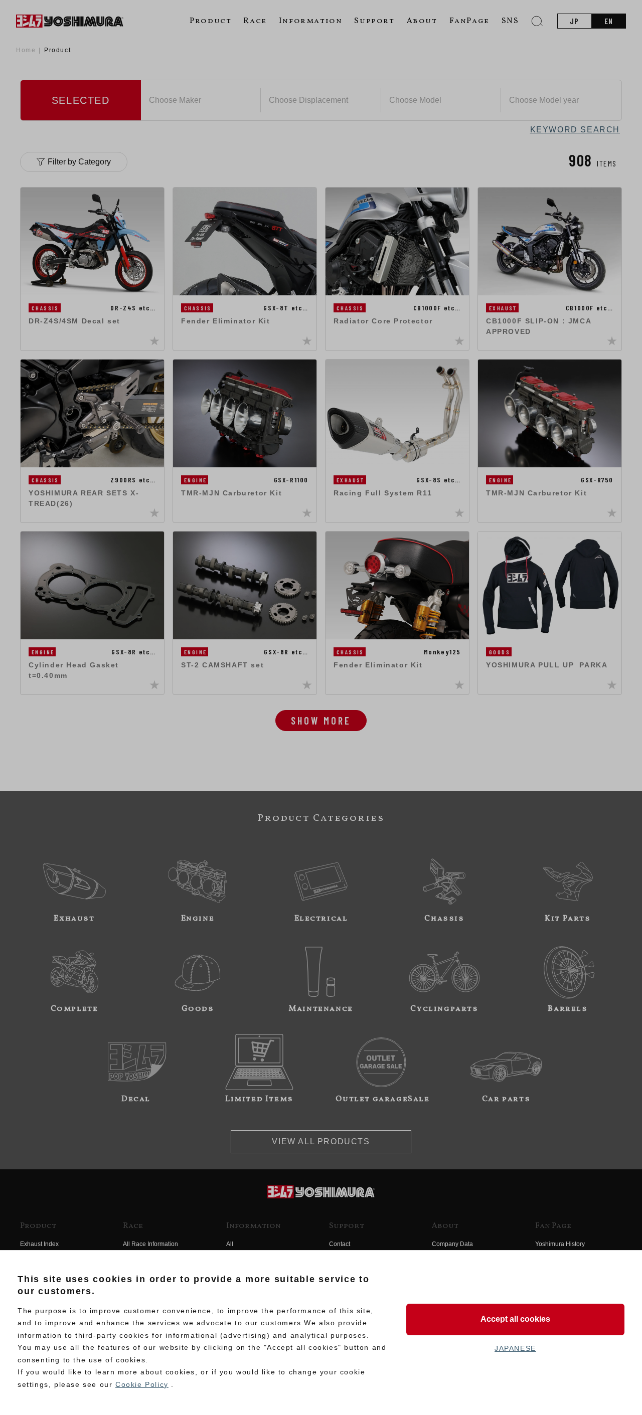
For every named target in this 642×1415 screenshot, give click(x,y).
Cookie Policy (142, 1384)
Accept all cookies (515, 1319)
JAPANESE (515, 1348)
